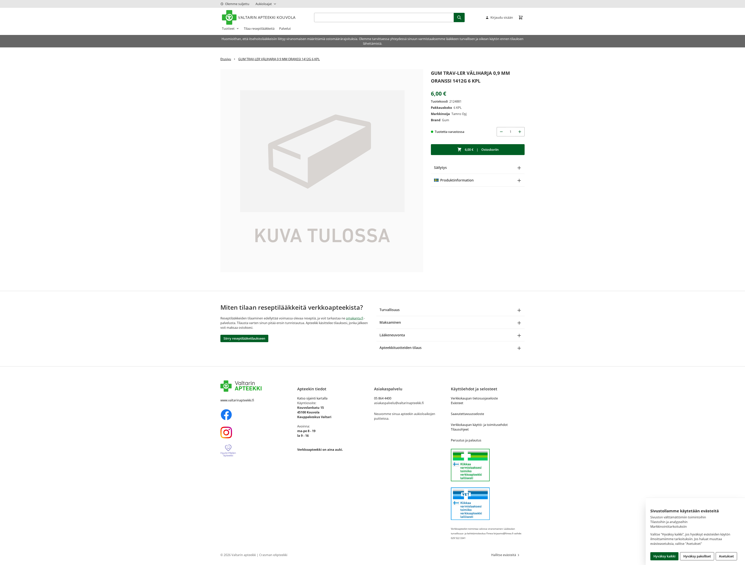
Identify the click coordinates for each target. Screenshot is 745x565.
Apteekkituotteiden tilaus (400, 347)
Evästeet (457, 403)
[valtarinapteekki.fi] (257, 386)
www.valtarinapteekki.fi (237, 400)
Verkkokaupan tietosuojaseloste (474, 398)
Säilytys (440, 167)
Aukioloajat (264, 4)
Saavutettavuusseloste (467, 414)
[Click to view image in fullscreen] (321, 170)
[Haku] (459, 17)
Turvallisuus (389, 309)
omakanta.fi (354, 318)
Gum (445, 120)
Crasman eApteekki (273, 555)
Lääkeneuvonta (392, 335)
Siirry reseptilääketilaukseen (244, 338)
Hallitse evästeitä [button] (504, 555)
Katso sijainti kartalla (312, 398)
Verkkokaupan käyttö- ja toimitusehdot (479, 425)
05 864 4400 (382, 398)
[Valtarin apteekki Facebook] (257, 414)
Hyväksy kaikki (664, 556)
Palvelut (285, 28)
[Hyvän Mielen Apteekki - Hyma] (257, 451)
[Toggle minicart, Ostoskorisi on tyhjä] (521, 17)
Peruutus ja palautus (466, 440)
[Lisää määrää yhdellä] (520, 131)
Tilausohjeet (460, 429)
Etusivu (225, 59)
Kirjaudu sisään (501, 17)
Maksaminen (390, 322)
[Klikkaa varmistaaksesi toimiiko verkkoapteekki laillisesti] (488, 465)
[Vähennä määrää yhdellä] (501, 131)
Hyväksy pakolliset (697, 556)
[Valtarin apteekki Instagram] (257, 432)
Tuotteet (228, 28)
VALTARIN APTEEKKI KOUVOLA (267, 17)
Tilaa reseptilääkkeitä (259, 28)
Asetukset (726, 556)
